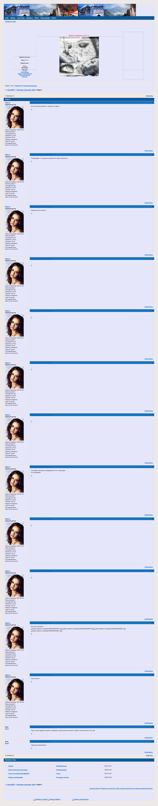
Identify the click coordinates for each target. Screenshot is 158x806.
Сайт (7, 18)
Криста (7, 103)
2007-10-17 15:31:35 (45, 154)
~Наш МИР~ (11, 90)
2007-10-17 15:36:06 (45, 310)
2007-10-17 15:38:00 (45, 362)
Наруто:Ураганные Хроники (17, 770)
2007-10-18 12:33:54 (45, 675)
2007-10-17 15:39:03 (45, 414)
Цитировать (149, 150)
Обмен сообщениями (15, 777)
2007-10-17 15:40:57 (45, 466)
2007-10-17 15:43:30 (45, 571)
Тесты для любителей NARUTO (18, 773)
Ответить (149, 96)
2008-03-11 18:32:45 (45, 741)
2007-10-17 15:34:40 (45, 258)
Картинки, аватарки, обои (26, 90)
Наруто (10, 766)
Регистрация (25, 72)
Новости (24, 76)
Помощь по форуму (108, 788)
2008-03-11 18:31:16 (45, 727)
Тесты (58, 773)
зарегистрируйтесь (30, 85)
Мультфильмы (61, 766)
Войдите (18, 85)
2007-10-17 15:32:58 (45, 206)
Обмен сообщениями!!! (25, 73)
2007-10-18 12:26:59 (45, 623)
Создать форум (94, 788)
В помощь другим (62, 777)
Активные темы (10, 21)
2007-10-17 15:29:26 (45, 102)
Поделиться (35, 102)
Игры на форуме (25, 75)
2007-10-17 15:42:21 (45, 519)
